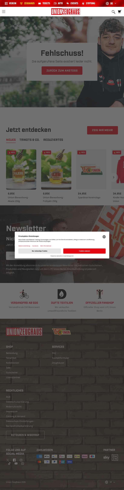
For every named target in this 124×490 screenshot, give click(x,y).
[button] (4, 11)
